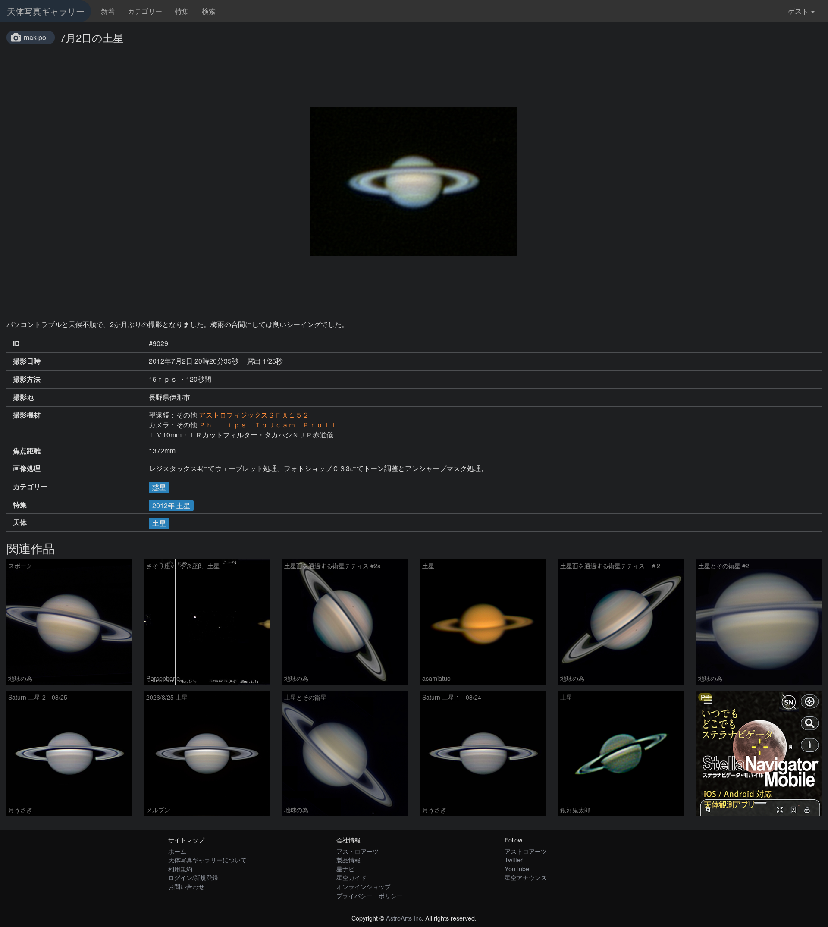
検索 (209, 11)
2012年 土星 (171, 505)
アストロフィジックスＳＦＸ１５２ (254, 415)
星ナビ (345, 868)
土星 (159, 523)
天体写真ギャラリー (46, 11)
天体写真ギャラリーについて (207, 859)
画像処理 (27, 468)
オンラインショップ (363, 886)
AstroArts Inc (404, 917)
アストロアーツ (357, 850)
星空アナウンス (526, 877)
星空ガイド (351, 877)
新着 (108, 11)
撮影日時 (27, 361)
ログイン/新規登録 (193, 877)
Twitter (514, 859)
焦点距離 (27, 451)
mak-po (35, 37)
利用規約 (180, 868)
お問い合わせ (186, 886)
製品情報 (348, 859)
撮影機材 (27, 415)
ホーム (177, 850)
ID (16, 343)
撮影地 (23, 397)
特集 (182, 11)
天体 (20, 522)
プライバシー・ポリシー (369, 895)
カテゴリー (145, 11)
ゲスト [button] (798, 11)
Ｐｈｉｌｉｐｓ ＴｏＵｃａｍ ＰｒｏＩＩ (268, 425)
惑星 (159, 487)
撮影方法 (27, 379)
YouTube (517, 868)
